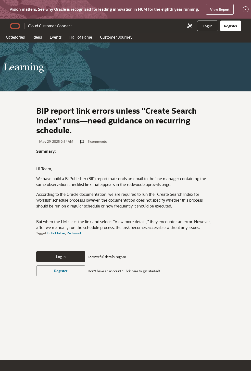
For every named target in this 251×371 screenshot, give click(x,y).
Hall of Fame (80, 37)
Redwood (74, 233)
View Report (219, 9)
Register (60, 270)
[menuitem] (207, 26)
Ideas (37, 37)
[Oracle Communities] (190, 26)
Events (56, 37)
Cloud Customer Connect (50, 25)
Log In (61, 256)
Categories (15, 37)
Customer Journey (116, 37)
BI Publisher (56, 233)
